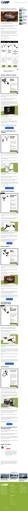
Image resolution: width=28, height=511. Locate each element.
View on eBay (9, 243)
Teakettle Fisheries (23, 12)
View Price (13, 323)
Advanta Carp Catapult (9, 51)
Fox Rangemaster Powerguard (15, 52)
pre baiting (8, 361)
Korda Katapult (12, 251)
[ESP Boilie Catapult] (3, 48)
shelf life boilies (7, 436)
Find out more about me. (8, 456)
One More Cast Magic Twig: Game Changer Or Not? (24, 23)
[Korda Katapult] (5, 253)
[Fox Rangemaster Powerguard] (15, 48)
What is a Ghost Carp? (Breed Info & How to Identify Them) (24, 16)
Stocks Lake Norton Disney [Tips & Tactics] (24, 10)
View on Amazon (9, 299)
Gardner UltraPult (12, 79)
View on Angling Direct (9, 127)
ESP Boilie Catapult (4, 51)
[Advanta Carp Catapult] (9, 48)
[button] (14, 70)
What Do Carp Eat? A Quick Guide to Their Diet (24, 20)
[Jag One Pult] (5, 373)
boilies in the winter (7, 351)
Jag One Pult (13, 370)
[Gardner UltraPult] (5, 82)
